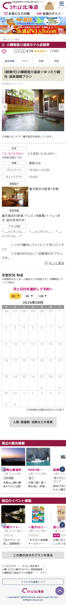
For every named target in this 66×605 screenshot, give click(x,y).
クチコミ (20, 51)
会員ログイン (52, 14)
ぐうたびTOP (9, 566)
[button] (61, 107)
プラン (25, 61)
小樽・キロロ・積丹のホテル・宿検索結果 (22, 569)
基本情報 (9, 61)
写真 (40, 61)
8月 (13, 296)
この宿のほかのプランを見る (33, 555)
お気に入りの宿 (19, 14)
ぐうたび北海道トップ (33, 582)
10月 (40, 296)
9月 (27, 296)
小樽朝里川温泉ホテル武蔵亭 (28, 44)
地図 (56, 61)
